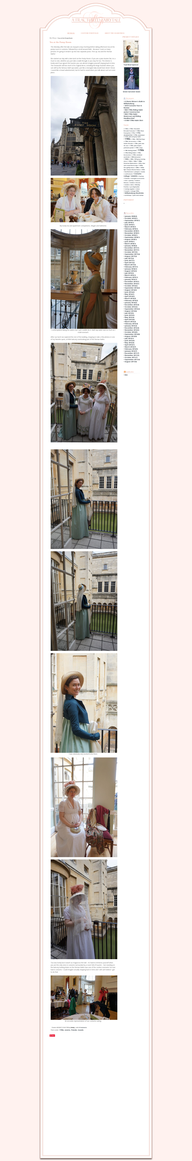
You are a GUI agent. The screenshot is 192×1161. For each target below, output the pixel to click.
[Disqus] (83, 1065)
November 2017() (132, 250)
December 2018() (132, 231)
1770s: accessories (132, 134)
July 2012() (129, 338)
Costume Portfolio (89, 33)
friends (74, 1030)
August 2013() (131, 311)
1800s (127, 159)
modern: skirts (129, 185)
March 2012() (130, 347)
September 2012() (132, 334)
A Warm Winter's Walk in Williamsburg (134, 102)
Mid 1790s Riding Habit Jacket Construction (133, 111)
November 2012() (132, 330)
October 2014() (131, 286)
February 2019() (131, 229)
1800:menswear (136, 157)
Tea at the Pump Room (60, 42)
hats (126, 180)
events (67, 1030)
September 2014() (132, 288)
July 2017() (129, 258)
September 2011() (132, 359)
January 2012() (131, 351)
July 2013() (129, 313)
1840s (130, 161)
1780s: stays (139, 147)
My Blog (71, 33)
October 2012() (131, 332)
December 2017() (132, 248)
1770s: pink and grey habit (133, 137)
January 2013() (131, 326)
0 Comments (83, 1027)
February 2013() (131, 324)
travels (80, 1030)
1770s (133, 133)
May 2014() (129, 294)
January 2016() (131, 269)
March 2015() (130, 275)
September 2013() (132, 309)
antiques (137, 172)
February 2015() (131, 277)
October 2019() (131, 218)
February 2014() (131, 300)
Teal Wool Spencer (131, 65)
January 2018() (131, 246)
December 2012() (132, 328)
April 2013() (130, 319)
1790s (61, 1030)
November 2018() (132, 233)
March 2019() (130, 227)
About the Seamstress (114, 33)
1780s (127, 139)
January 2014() (131, 303)
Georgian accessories (137, 178)
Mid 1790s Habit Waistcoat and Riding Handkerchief (132, 116)
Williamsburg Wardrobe (134, 193)
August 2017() (131, 256)
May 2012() (129, 343)
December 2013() (132, 305)
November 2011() (132, 355)
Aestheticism (129, 172)
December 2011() (132, 353)
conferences (129, 174)
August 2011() (131, 362)
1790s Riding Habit (130, 153)
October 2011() (131, 357)
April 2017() (130, 262)
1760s (126, 129)
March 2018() (130, 244)
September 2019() (132, 220)
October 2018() (131, 235)
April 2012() (130, 345)
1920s (143, 169)
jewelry (131, 180)
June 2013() (129, 315)
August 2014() (131, 290)
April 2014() (130, 296)
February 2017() (131, 267)
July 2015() (129, 273)
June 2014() (129, 292)
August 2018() (131, 239)
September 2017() (132, 254)
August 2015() (131, 271)
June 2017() (129, 260)
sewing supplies (130, 189)
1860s (135, 161)
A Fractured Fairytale (96, 20)
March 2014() (130, 298)
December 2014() (132, 281)
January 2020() (131, 216)
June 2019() (129, 225)
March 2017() (130, 265)
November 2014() (132, 284)
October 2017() (131, 252)
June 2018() (129, 241)
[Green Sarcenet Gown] (131, 68)
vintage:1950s (135, 191)
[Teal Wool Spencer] (131, 41)
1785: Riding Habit (130, 150)
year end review (138, 195)
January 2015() (131, 279)
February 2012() (131, 349)
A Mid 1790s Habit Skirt (134, 120)
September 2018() (132, 237)
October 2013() (131, 307)
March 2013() (130, 321)
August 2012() (131, 336)
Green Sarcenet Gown (131, 92)
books (143, 172)
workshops (128, 195)
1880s (137, 167)
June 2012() (129, 340)
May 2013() (129, 317)
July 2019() (129, 222)
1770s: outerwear (139, 135)
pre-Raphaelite (134, 187)
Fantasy (141, 176)
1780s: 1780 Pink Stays (138, 139)
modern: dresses (135, 182)
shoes (138, 189)
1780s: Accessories (130, 141)
